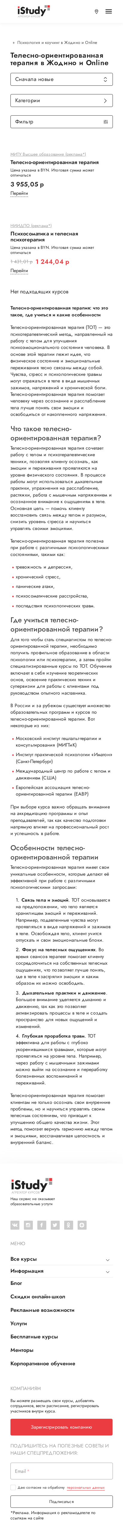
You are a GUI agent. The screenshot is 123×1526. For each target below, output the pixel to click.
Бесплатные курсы (34, 1336)
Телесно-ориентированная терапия (54, 163)
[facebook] (41, 1225)
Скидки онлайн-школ (38, 1296)
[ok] (68, 1225)
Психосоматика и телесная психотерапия (44, 237)
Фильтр (24, 121)
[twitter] (55, 1225)
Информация (27, 1271)
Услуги (18, 1323)
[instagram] (28, 1225)
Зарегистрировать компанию (61, 1427)
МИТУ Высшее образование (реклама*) (48, 154)
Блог (16, 1283)
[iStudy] (33, 11)
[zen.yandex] (82, 1225)
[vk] (14, 1225)
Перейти (19, 193)
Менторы (22, 1350)
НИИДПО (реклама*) (31, 226)
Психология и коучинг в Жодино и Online (57, 42)
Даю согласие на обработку (61, 1487)
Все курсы (23, 1259)
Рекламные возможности (42, 1310)
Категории (27, 100)
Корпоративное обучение (42, 1363)
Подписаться (61, 1501)
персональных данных (85, 1487)
